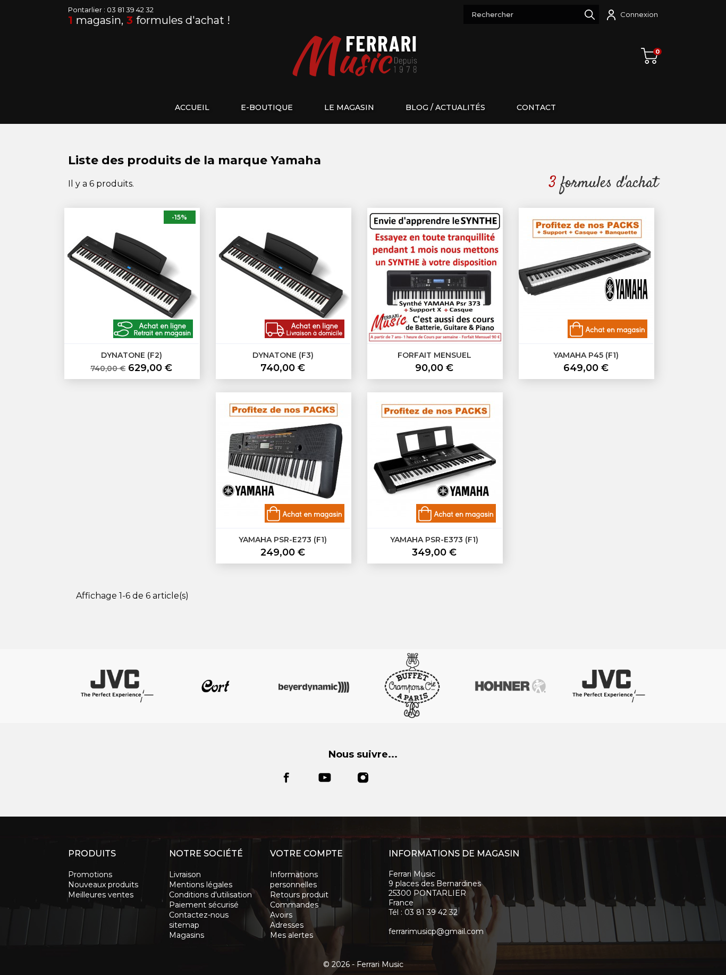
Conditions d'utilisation (210, 895)
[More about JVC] (117, 686)
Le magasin (349, 107)
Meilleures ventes (100, 895)
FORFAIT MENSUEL (434, 355)
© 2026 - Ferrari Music (363, 964)
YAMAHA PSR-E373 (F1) (434, 539)
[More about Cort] (215, 686)
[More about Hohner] (510, 686)
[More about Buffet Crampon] (412, 686)
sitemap (184, 925)
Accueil (192, 107)
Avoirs (281, 915)
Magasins (186, 935)
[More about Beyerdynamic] (314, 686)
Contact (536, 107)
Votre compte (306, 853)
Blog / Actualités (445, 107)
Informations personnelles (294, 879)
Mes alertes (291, 935)
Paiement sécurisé (204, 905)
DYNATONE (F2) (131, 355)
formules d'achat (607, 183)
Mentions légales (200, 884)
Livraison (185, 874)
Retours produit (299, 895)
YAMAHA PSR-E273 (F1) (283, 539)
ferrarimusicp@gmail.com (436, 931)
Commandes (294, 905)
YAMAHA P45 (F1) (586, 355)
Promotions (90, 874)
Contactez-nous (199, 915)
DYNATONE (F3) (283, 355)
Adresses (286, 925)
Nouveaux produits (103, 884)
